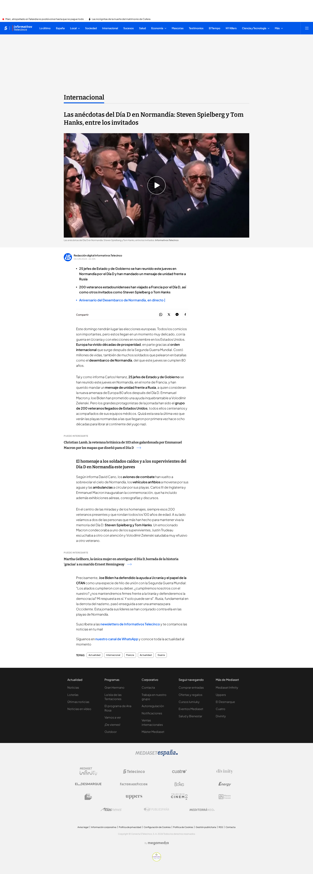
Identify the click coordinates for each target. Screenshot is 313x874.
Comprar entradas (191, 687)
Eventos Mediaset (191, 709)
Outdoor (111, 732)
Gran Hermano (114, 687)
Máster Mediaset (153, 732)
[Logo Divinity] (224, 771)
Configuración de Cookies (157, 827)
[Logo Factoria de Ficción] (134, 784)
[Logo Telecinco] (134, 771)
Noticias (73, 687)
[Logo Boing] (179, 784)
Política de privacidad (130, 827)
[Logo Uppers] (134, 796)
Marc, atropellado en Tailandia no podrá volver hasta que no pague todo (44, 19)
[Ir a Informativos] (22, 28)
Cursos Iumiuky (189, 702)
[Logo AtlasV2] (111, 809)
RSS (221, 827)
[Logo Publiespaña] (156, 809)
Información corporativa (103, 827)
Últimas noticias (78, 702)
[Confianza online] (156, 860)
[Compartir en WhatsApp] (161, 314)
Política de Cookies (183, 827)
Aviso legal (83, 827)
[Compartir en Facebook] (185, 314)
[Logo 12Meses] (225, 796)
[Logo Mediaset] (156, 755)
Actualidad (94, 655)
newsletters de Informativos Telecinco (130, 624)
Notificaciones (152, 713)
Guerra (161, 655)
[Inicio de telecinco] (5, 28)
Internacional (84, 97)
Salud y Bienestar (190, 716)
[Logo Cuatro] (179, 771)
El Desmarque (225, 702)
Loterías (72, 695)
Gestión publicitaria (206, 827)
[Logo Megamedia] (158, 843)
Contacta (148, 687)
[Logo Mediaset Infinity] (88, 771)
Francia (130, 655)
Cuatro (220, 709)
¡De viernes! (112, 724)
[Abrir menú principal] (307, 28)
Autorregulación (153, 706)
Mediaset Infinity (227, 687)
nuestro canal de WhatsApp (116, 639)
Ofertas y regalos (190, 695)
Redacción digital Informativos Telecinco (98, 255)
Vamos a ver (113, 717)
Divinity (221, 716)
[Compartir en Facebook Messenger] (177, 314)
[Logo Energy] (224, 784)
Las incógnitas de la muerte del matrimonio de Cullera (121, 19)
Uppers (221, 695)
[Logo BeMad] (88, 796)
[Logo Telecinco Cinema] (179, 796)
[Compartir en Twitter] (169, 314)
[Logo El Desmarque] (88, 784)
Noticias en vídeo (79, 709)
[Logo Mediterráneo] (202, 809)
